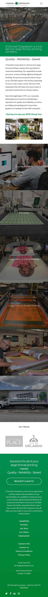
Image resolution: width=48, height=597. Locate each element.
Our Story (24, 528)
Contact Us (24, 547)
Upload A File (24, 544)
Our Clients (24, 532)
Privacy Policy (24, 555)
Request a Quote (24, 481)
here (13, 114)
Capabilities (24, 521)
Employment (24, 536)
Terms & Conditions (24, 551)
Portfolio (24, 525)
